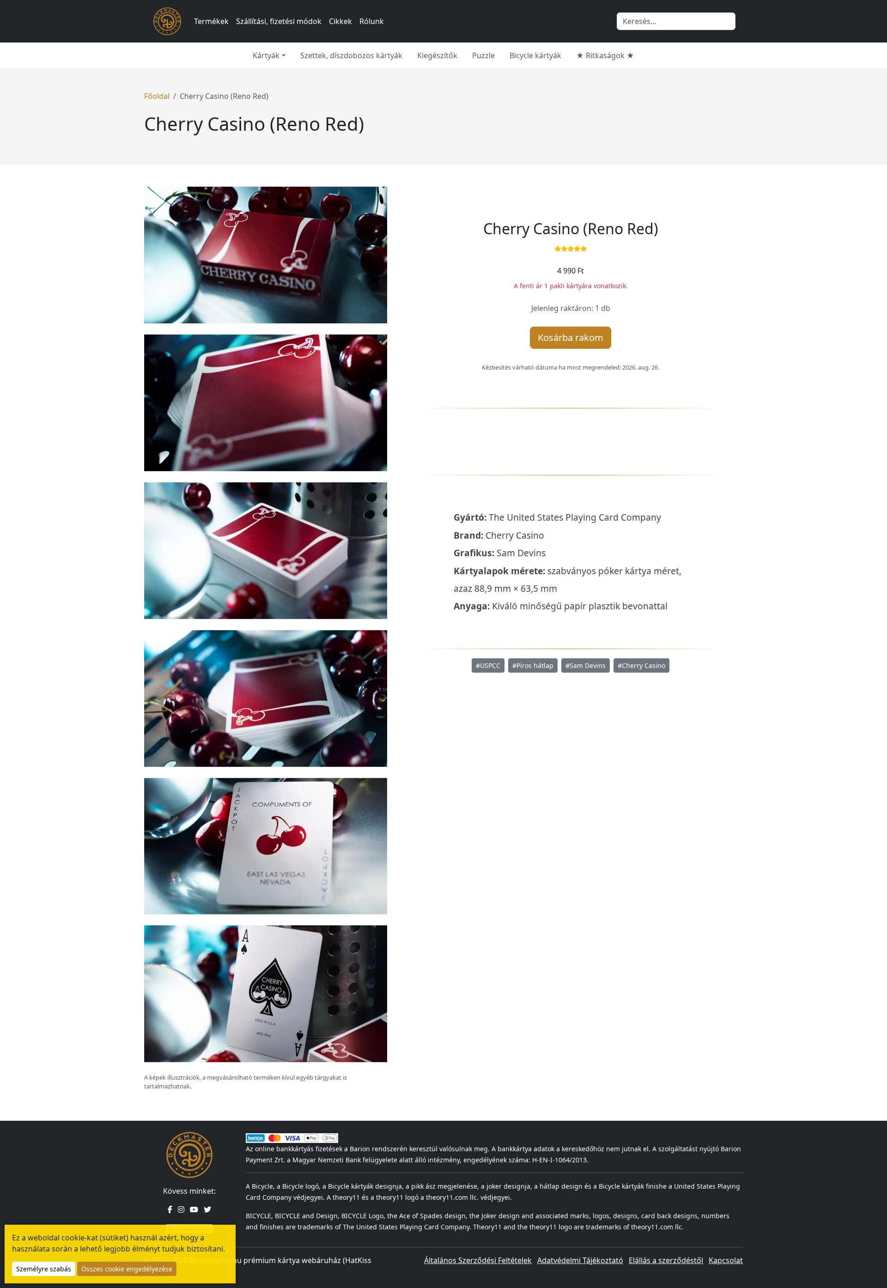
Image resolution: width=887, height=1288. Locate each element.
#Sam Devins (585, 665)
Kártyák (266, 55)
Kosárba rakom (570, 337)
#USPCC (488, 665)
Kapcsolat (726, 1260)
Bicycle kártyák (535, 55)
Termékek (211, 21)
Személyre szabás (43, 1268)
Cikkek (340, 21)
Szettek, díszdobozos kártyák (351, 55)
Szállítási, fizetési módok (279, 21)
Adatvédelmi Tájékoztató (580, 1260)
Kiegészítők (437, 55)
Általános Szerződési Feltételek (478, 1260)
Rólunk (371, 21)
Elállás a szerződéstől (666, 1260)
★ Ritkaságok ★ (605, 55)
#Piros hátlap (532, 665)
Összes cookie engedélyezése (126, 1268)
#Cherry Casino (641, 665)
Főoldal (157, 96)
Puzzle (483, 55)
